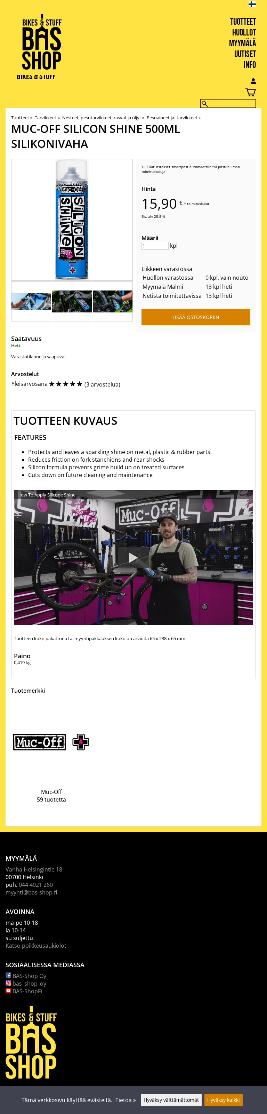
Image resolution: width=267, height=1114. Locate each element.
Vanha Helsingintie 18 (34, 869)
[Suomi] (258, 4)
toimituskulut (198, 203)
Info (250, 65)
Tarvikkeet (47, 117)
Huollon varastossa (168, 277)
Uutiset (245, 54)
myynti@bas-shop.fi (31, 892)
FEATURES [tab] (30, 437)
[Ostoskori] (128, 93)
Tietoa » (125, 1100)
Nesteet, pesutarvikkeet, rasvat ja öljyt (103, 117)
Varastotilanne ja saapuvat (38, 356)
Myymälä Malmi (163, 287)
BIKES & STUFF (36, 76)
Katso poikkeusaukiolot (36, 945)
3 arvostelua (102, 384)
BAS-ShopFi (26, 991)
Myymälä (242, 43)
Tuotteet (243, 22)
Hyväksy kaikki (223, 1100)
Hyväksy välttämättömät (171, 1100)
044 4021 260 (36, 885)
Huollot (244, 32)
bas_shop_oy (28, 983)
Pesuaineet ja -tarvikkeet (174, 117)
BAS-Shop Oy (28, 976)
